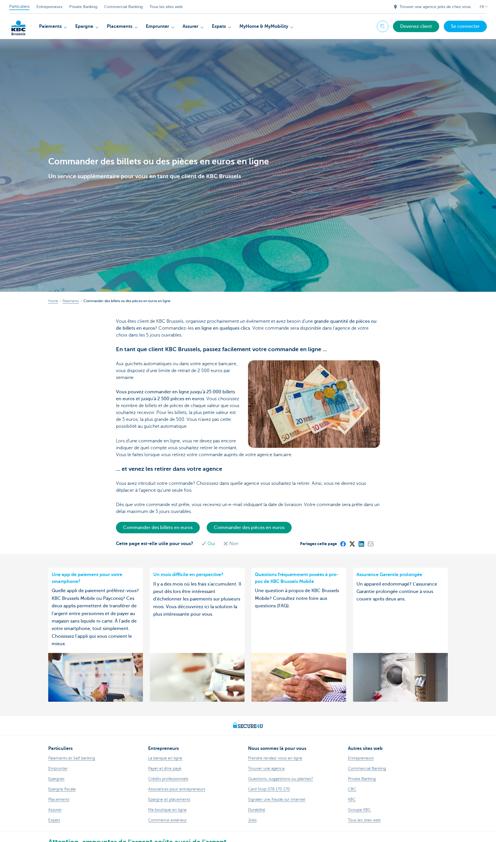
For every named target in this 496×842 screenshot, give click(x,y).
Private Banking (83, 7)
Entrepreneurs (49, 7)
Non (233, 543)
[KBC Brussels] (18, 26)
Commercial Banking (123, 7)
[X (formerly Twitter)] (351, 543)
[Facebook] (342, 543)
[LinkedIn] (361, 543)
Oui (211, 543)
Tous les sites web (166, 7)
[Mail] (370, 543)
